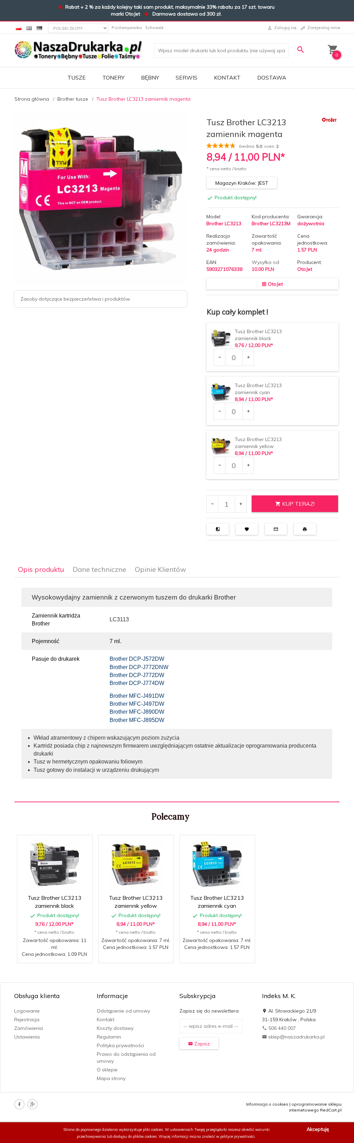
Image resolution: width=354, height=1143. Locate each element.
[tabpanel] (177, 689)
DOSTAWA (271, 77)
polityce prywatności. (238, 1136)
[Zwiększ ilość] (248, 357)
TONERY (113, 77)
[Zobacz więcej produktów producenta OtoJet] (329, 120)
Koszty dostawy (115, 1028)
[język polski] (18, 27)
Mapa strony (111, 1078)
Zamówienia (28, 1028)
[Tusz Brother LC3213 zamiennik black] (54, 864)
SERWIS (186, 77)
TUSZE (76, 77)
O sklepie (107, 1070)
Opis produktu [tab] (41, 569)
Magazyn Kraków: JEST (241, 183)
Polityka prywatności (120, 1045)
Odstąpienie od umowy (123, 1011)
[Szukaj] (301, 49)
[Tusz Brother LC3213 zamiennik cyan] (217, 864)
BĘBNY (150, 77)
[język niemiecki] (39, 27)
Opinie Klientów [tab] (160, 569)
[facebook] (19, 1104)
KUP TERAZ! (298, 503)
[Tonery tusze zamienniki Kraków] (78, 50)
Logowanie (27, 1011)
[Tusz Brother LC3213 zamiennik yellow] (135, 864)
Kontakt (227, 77)
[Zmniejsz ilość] (219, 357)
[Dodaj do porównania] (82, 844)
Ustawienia (27, 1037)
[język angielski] (29, 27)
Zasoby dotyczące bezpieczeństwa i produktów (75, 299)
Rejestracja (26, 1019)
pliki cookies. (153, 1129)
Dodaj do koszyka (57, 954)
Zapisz (201, 1044)
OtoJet (304, 269)
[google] (32, 1104)
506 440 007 (281, 1028)
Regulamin (109, 1037)
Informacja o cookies (267, 1104)
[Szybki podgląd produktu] (49, 844)
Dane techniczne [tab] (99, 569)
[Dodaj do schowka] (65, 844)
